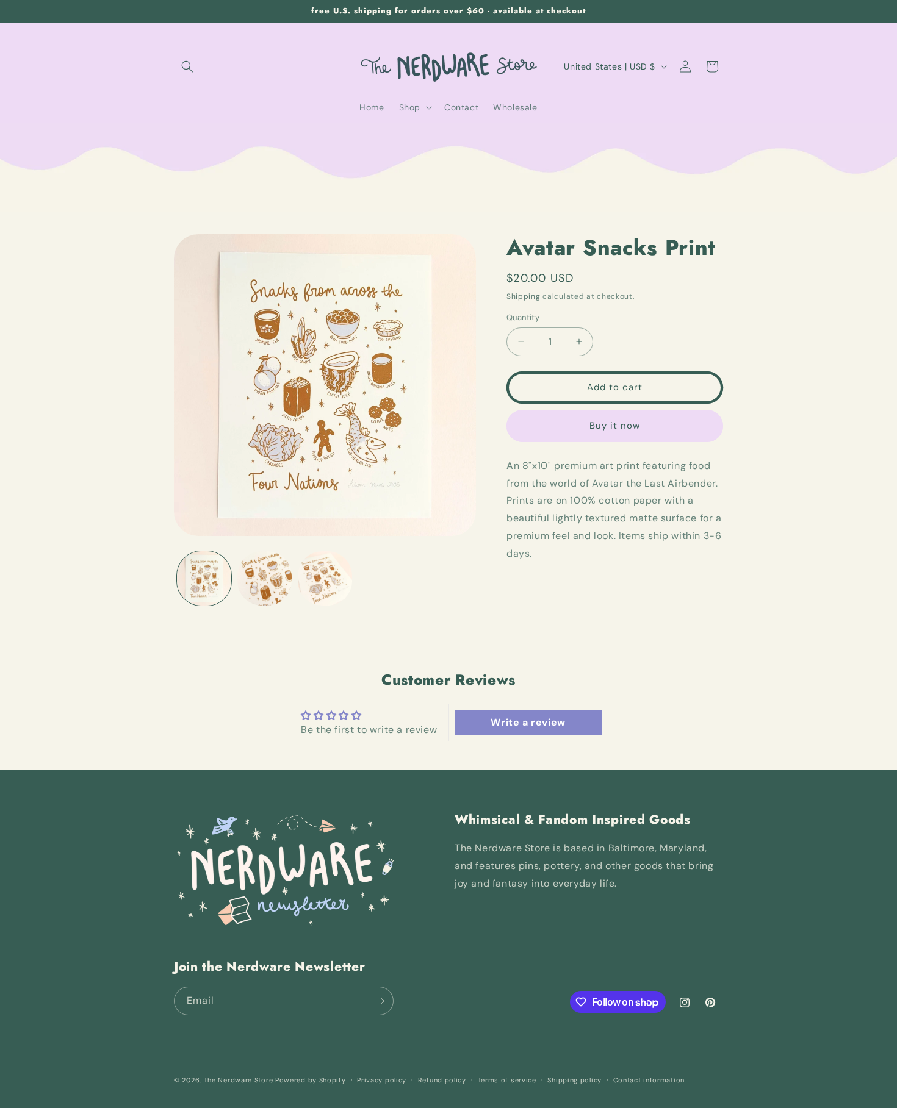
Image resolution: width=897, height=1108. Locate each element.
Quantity (522, 317)
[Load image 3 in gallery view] (325, 578)
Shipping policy (574, 1080)
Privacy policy (381, 1080)
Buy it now (614, 426)
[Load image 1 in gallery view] (204, 578)
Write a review (528, 722)
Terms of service (507, 1080)
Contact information (649, 1080)
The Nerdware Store (238, 1080)
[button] (187, 66)
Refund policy (442, 1080)
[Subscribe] (379, 1001)
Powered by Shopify (310, 1080)
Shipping (523, 296)
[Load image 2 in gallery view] (264, 578)
